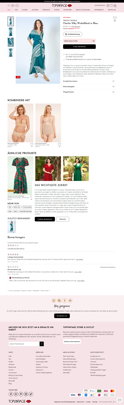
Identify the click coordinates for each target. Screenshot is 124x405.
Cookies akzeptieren (45, 219)
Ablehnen (62, 219)
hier (58, 205)
